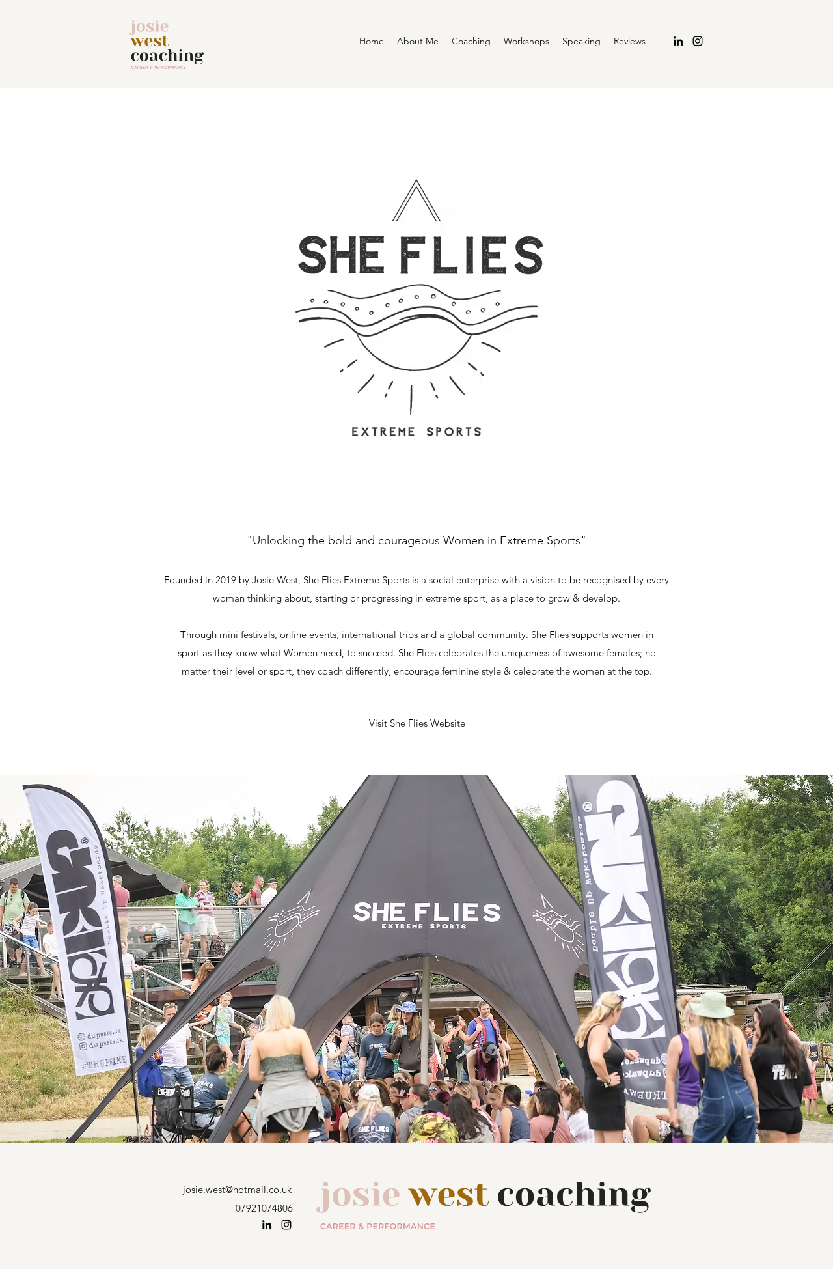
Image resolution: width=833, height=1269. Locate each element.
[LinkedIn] (678, 41)
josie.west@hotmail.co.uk (237, 1189)
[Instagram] (286, 1224)
